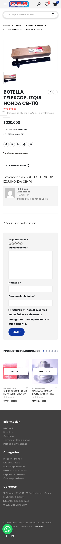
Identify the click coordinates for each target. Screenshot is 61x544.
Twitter (12, 144)
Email (30, 144)
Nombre (14, 282)
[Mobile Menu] (6, 4)
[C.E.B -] (19, 4)
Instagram (12, 535)
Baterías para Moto (14, 466)
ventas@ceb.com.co (17, 501)
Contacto (8, 436)
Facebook (6, 144)
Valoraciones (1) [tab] (19, 165)
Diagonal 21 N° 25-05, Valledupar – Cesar (28, 493)
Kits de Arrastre (11, 462)
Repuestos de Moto (14, 474)
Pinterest (24, 144)
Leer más (23, 364)
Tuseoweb (38, 526)
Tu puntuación (18, 239)
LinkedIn (18, 144)
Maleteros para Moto (15, 470)
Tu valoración (18, 247)
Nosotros (8, 432)
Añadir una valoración (42, 113)
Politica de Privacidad (15, 443)
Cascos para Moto (13, 478)
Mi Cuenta (8, 428)
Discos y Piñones (12, 458)
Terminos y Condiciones (16, 440)
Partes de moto (9, 388)
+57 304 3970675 (14, 497)
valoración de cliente (15, 113)
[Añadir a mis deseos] (27, 388)
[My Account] (39, 4)
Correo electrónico (21, 296)
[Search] (53, 15)
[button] (44, 351)
